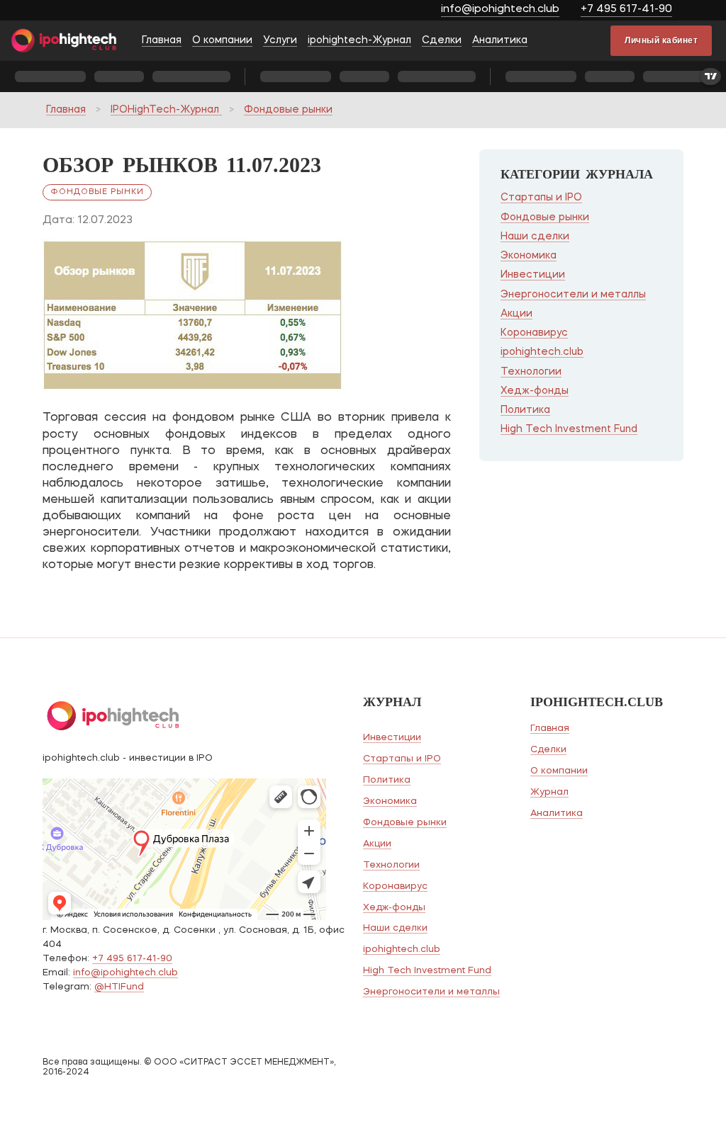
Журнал (549, 792)
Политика (525, 410)
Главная (162, 40)
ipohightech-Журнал (359, 40)
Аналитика (499, 40)
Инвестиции (533, 275)
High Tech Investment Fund (569, 429)
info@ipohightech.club (500, 9)
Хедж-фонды (535, 391)
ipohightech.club (542, 352)
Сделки (442, 40)
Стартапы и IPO (541, 198)
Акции (516, 314)
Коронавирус (534, 333)
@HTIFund (119, 987)
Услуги (280, 40)
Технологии (531, 372)
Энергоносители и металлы (573, 295)
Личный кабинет (661, 40)
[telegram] (702, 11)
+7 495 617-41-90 (626, 9)
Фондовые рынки (288, 110)
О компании (222, 40)
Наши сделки (535, 237)
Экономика (529, 256)
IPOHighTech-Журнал (166, 110)
